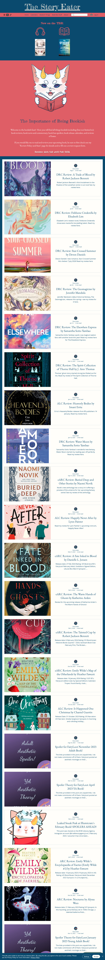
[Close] (102, 956)
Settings (86, 956)
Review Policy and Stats (30, 145)
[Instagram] (4, 15)
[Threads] (7, 15)
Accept (96, 956)
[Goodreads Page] (11, 15)
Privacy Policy (35, 957)
